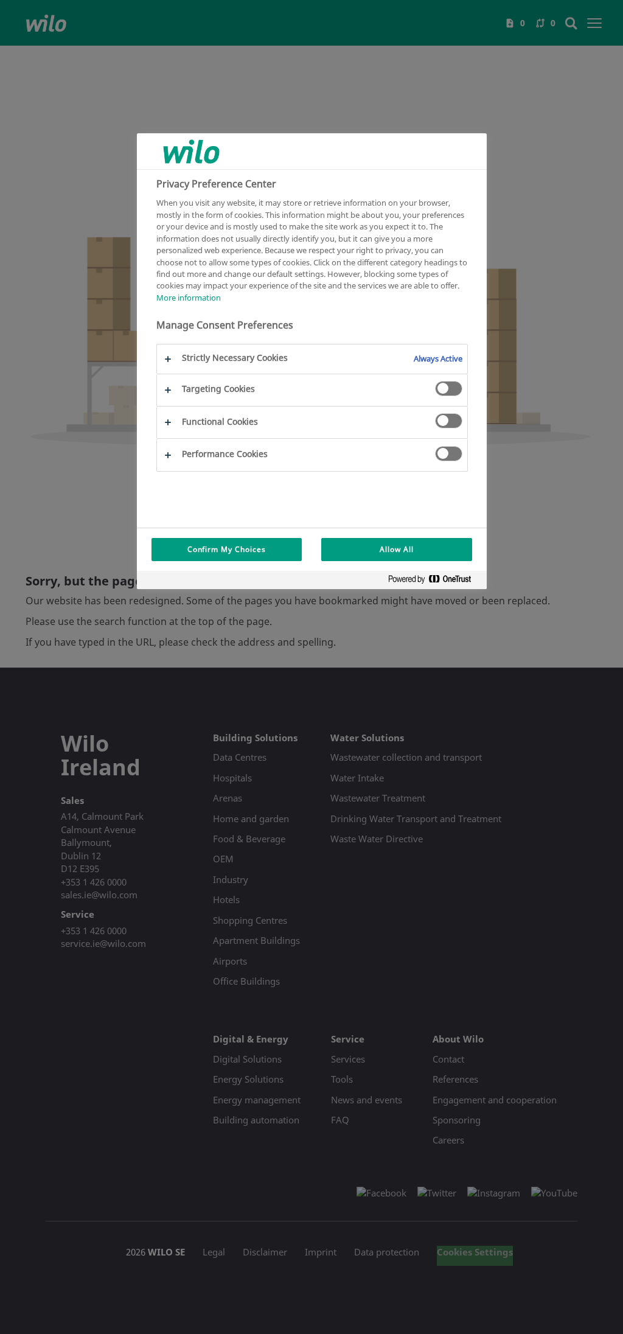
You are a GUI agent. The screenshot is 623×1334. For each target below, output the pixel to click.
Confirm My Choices (226, 549)
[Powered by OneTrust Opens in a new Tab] (434, 581)
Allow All (397, 549)
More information (188, 297)
